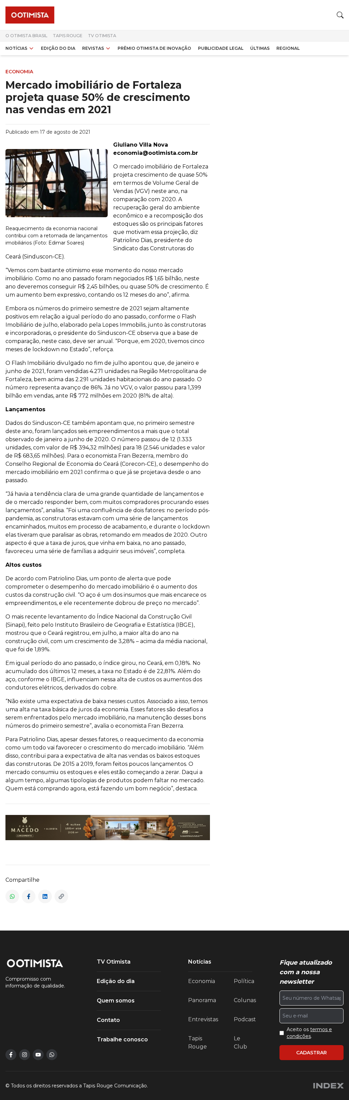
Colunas (245, 1000)
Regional (288, 48)
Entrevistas (203, 1019)
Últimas (260, 48)
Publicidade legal (220, 48)
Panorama (202, 1000)
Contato (108, 1020)
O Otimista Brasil (26, 35)
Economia (201, 981)
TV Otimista (102, 35)
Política (244, 981)
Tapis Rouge (67, 35)
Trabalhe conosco (122, 1039)
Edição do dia (58, 48)
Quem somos (116, 1000)
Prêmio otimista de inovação (154, 48)
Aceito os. (309, 1032)
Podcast (245, 1019)
